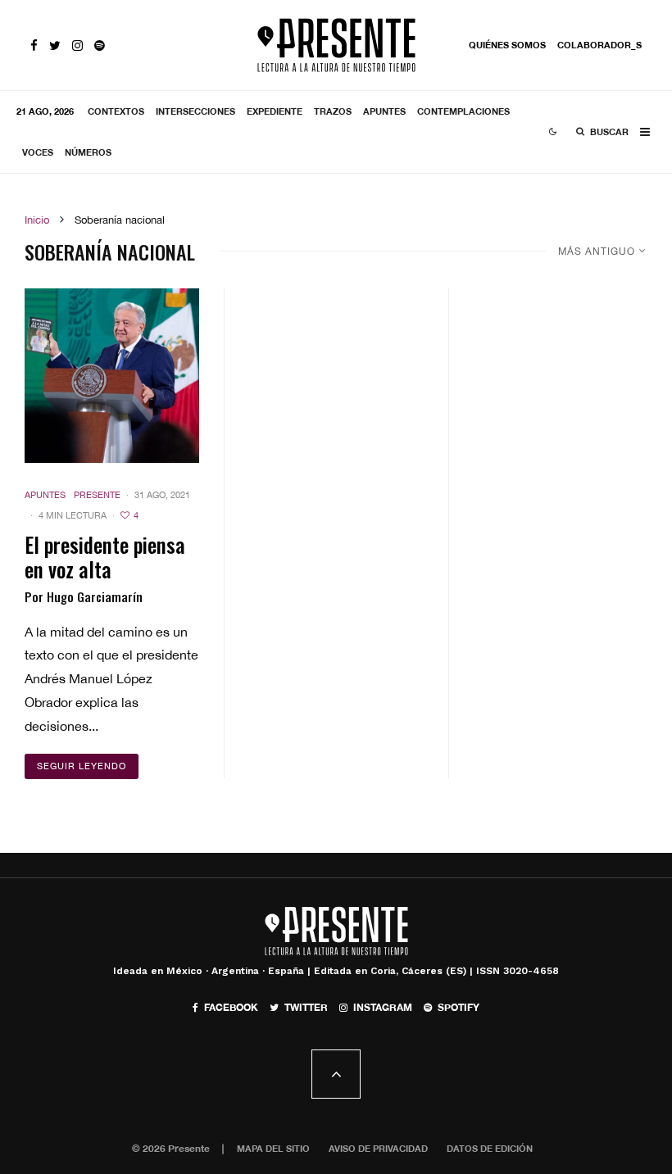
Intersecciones (195, 111)
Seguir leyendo (81, 766)
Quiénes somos (507, 44)
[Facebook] (34, 45)
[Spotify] (100, 45)
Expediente (274, 111)
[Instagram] (77, 45)
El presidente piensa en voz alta (105, 557)
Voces (37, 152)
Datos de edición (490, 1148)
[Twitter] (54, 45)
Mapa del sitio (273, 1148)
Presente (97, 495)
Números (88, 152)
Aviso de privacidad (378, 1148)
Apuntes (384, 111)
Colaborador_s (599, 44)
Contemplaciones (463, 111)
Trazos (333, 111)
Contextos (116, 111)
